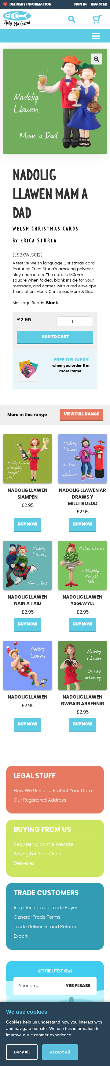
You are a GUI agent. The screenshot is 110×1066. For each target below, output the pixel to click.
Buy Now (27, 524)
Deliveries (24, 863)
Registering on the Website (43, 844)
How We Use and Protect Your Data (53, 790)
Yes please (78, 986)
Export (21, 936)
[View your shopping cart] (97, 19)
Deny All (22, 1052)
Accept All (60, 1052)
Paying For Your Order (38, 854)
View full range (81, 414)
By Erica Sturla (35, 241)
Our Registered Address (40, 800)
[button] (96, 59)
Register (99, 4)
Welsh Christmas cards (46, 229)
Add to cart (55, 337)
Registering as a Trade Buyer (45, 908)
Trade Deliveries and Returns (45, 926)
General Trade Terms (37, 917)
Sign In (80, 4)
